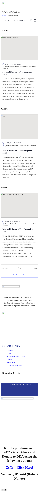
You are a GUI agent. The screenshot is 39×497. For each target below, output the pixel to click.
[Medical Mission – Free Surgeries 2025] (19, 205)
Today (19, 268)
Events (4, 15)
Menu (35, 4)
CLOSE (4, 490)
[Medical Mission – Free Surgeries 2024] (19, 126)
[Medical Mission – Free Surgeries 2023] (19, 48)
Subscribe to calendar (18, 275)
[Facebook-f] (8, 390)
